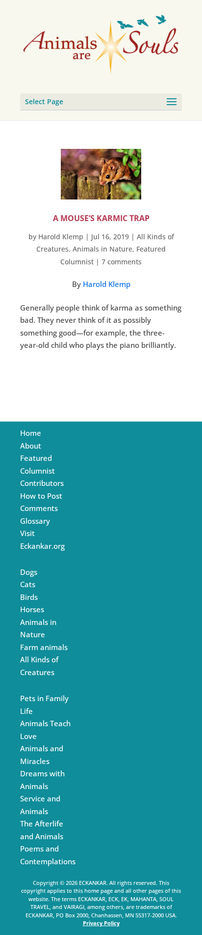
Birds (29, 597)
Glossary (35, 521)
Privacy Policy (101, 923)
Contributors (42, 483)
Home (30, 433)
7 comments (121, 261)
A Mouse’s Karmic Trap (101, 218)
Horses (32, 609)
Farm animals (44, 647)
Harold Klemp (60, 236)
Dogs (28, 572)
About (30, 446)
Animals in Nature (102, 249)
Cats (27, 584)
